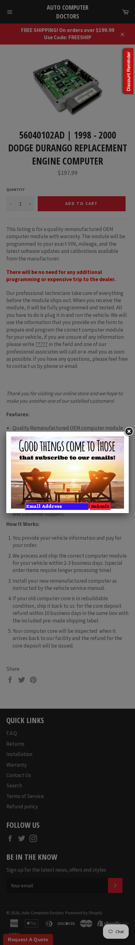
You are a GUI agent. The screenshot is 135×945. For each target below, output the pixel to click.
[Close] (128, 431)
